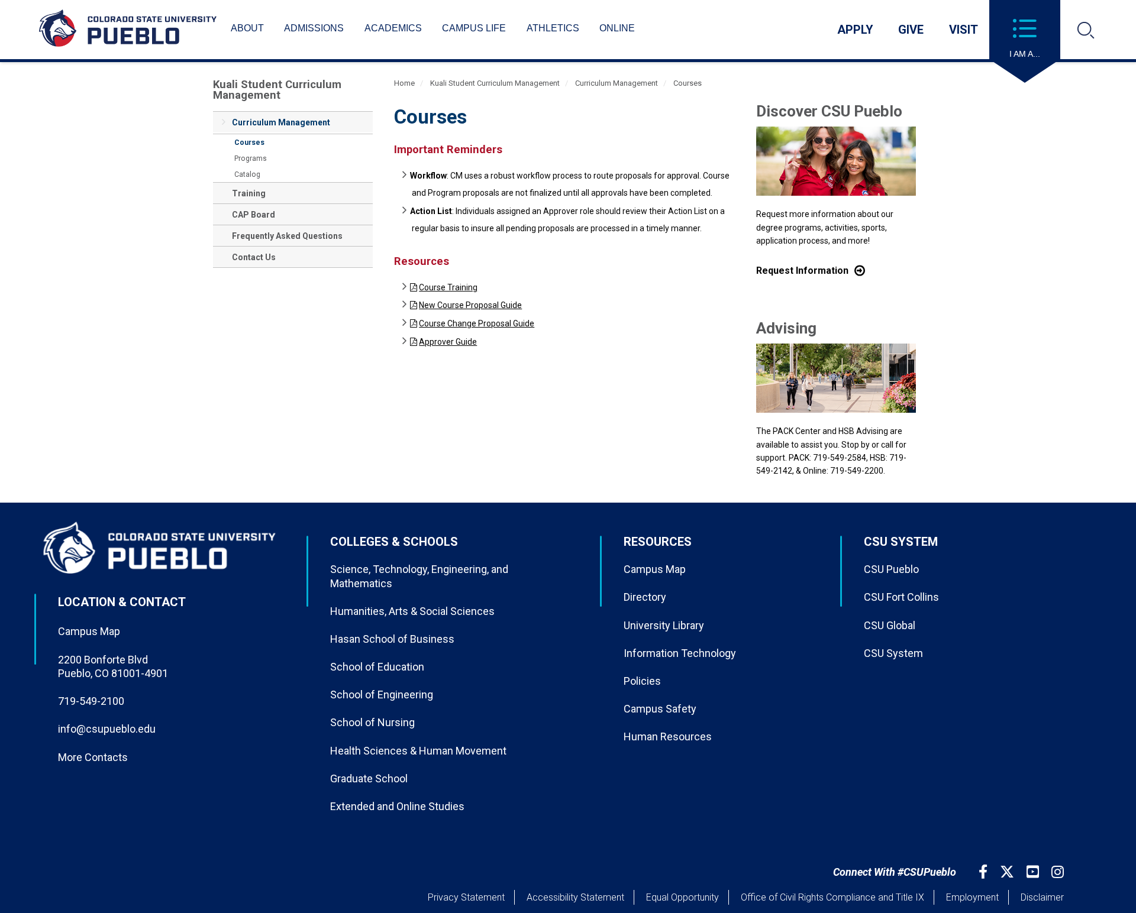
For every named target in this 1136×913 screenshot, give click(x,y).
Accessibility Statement (575, 897)
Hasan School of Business (392, 639)
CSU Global (889, 625)
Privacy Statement (466, 897)
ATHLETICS (553, 28)
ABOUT (247, 28)
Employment (972, 897)
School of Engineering (381, 694)
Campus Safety (660, 708)
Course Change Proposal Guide (476, 323)
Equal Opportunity (682, 897)
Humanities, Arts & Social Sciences (412, 611)
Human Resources (668, 736)
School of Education (377, 667)
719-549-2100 (91, 701)
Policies (642, 681)
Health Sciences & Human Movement (418, 750)
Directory (645, 597)
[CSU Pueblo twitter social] (1008, 872)
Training (249, 193)
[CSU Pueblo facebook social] (984, 872)
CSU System (893, 653)
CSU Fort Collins (901, 597)
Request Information (802, 270)
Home (404, 83)
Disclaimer (1042, 897)
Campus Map (89, 631)
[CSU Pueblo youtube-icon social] (1034, 872)
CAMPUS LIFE (474, 28)
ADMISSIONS (314, 28)
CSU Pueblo (891, 569)
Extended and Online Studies (397, 806)
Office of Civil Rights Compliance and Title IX (832, 897)
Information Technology (680, 653)
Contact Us (254, 257)
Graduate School (369, 778)
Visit (963, 29)
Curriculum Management (281, 122)
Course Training (448, 287)
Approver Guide (448, 342)
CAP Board (253, 214)
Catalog (247, 174)
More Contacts (93, 757)
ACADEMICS (393, 28)
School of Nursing (372, 722)
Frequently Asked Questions (287, 236)
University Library (664, 625)
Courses (249, 142)
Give (911, 29)
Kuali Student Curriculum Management (277, 89)
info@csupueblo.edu (107, 729)
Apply (855, 29)
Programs (250, 158)
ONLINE (617, 28)
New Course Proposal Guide (470, 305)
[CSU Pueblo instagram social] (1059, 872)
